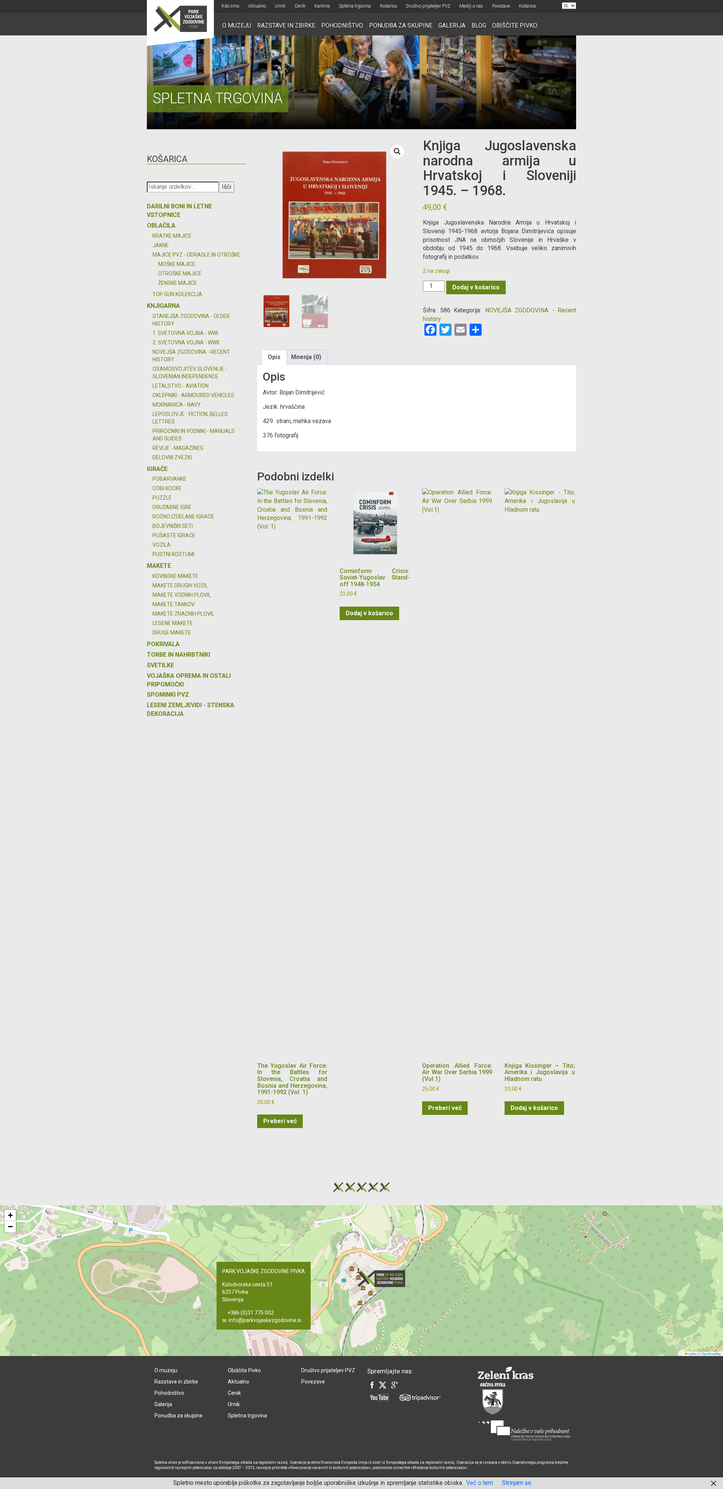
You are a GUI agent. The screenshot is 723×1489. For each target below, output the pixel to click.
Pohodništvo (342, 25)
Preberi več (280, 1121)
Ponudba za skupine (400, 25)
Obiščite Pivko (514, 25)
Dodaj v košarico (476, 287)
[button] (397, 151)
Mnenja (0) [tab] (306, 357)
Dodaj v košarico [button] (369, 613)
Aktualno (257, 6)
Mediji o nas (471, 6)
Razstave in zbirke (286, 25)
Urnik (280, 6)
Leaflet (691, 1353)
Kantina (322, 6)
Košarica (388, 6)
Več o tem (479, 1482)
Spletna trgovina (355, 6)
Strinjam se (516, 1482)
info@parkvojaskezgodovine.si (265, 1320)
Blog (478, 25)
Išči (226, 186)
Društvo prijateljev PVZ (428, 6)
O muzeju (236, 25)
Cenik (299, 6)
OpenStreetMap (711, 1353)
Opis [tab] (274, 357)
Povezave (501, 6)
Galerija (451, 25)
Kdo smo (230, 6)
